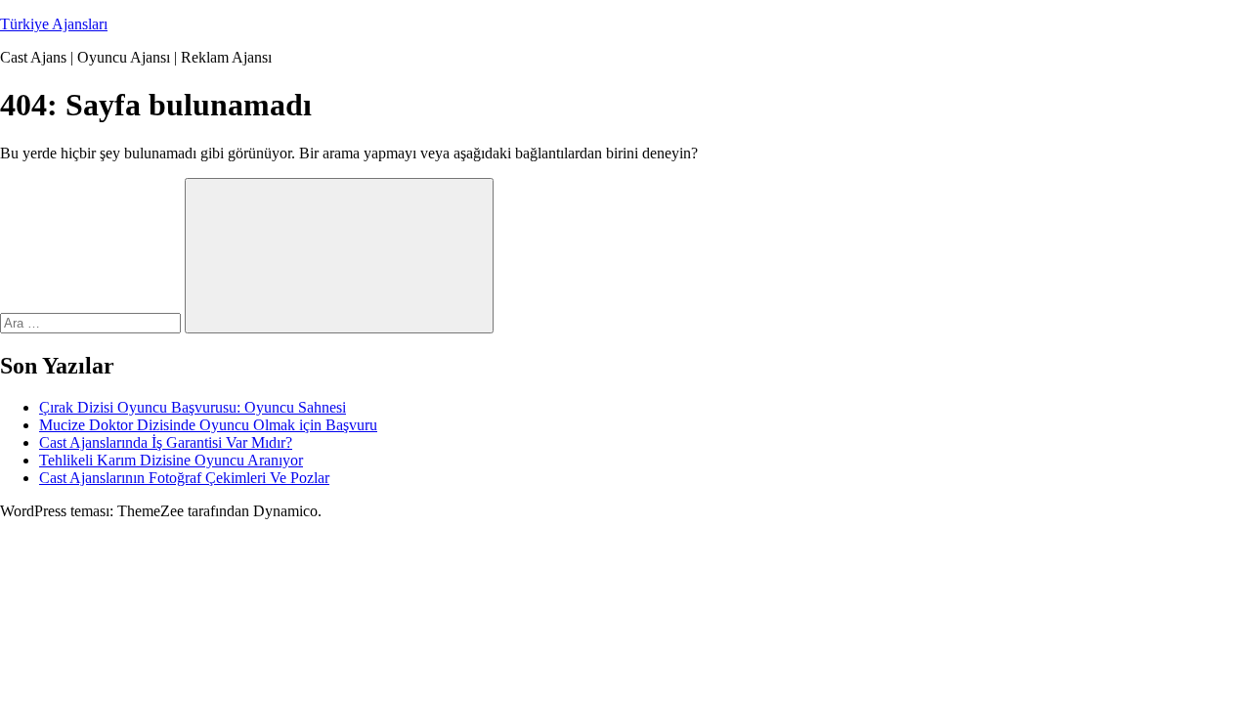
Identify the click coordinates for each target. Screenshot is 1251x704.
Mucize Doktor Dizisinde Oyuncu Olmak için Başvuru (208, 425)
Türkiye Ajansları (54, 24)
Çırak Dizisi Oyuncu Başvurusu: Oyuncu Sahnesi (192, 407)
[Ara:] (92, 322)
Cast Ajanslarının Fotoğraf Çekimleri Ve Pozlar (184, 477)
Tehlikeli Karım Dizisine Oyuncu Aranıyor (171, 460)
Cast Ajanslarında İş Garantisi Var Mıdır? (165, 442)
